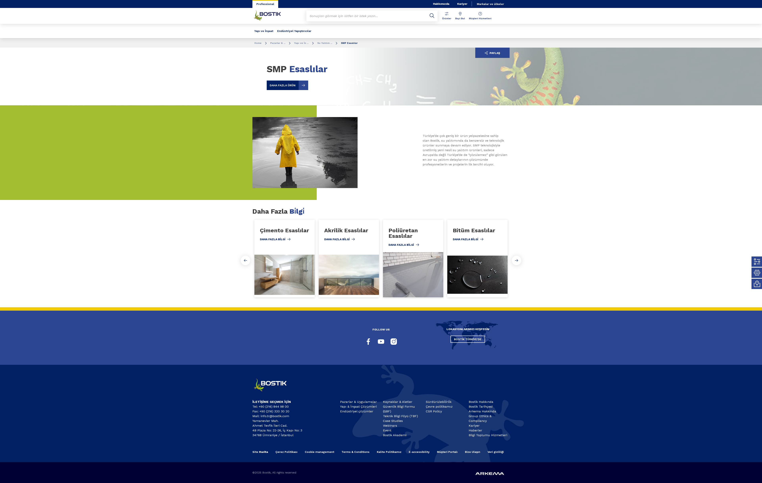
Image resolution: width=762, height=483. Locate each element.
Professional (265, 4)
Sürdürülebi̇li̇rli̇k (438, 402)
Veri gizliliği (496, 451)
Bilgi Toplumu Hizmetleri (488, 435)
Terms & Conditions (355, 451)
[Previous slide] (245, 260)
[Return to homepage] (270, 16)
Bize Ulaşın (472, 451)
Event (387, 430)
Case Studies (393, 421)
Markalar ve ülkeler (490, 4)
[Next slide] (516, 260)
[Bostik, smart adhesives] (273, 393)
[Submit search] (432, 15)
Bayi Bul (460, 18)
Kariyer (462, 3)
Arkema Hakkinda (482, 411)
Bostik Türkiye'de (467, 339)
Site (260, 451)
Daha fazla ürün (282, 85)
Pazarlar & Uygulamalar (358, 402)
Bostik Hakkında (481, 402)
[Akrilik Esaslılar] (349, 258)
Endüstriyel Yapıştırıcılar (294, 31)
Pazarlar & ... (277, 43)
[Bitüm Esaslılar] (477, 258)
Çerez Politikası (286, 451)
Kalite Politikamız (389, 451)
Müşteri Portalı (447, 451)
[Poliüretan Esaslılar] (413, 258)
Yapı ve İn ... (301, 43)
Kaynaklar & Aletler (397, 402)
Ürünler (446, 18)
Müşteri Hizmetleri (480, 18)
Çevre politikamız (439, 406)
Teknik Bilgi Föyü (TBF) (400, 416)
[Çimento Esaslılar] (284, 258)
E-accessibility (419, 451)
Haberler (475, 430)
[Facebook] (368, 341)
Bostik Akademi (394, 435)
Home (258, 43)
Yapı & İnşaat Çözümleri (358, 406)
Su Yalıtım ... (324, 43)
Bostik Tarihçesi (481, 406)
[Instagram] (394, 341)
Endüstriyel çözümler (356, 411)
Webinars (390, 425)
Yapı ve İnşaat (263, 31)
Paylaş (494, 53)
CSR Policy (434, 411)
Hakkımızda (441, 3)
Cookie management (319, 451)
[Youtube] (381, 341)
